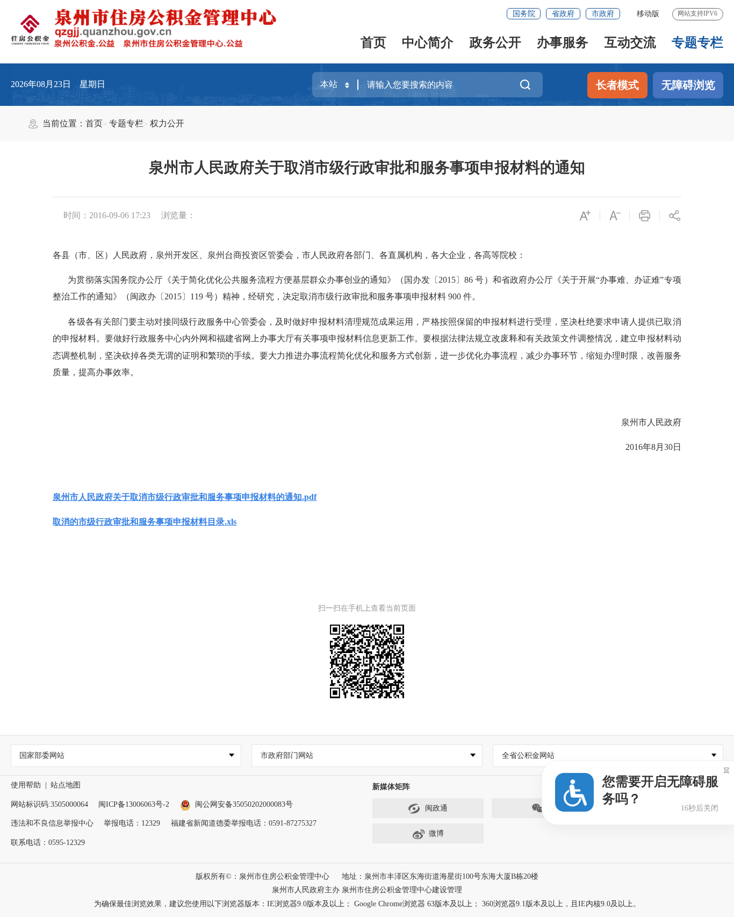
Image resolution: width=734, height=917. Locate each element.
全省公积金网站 (528, 755)
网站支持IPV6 (697, 13)
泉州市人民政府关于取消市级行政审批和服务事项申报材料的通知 (367, 167)
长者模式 (617, 85)
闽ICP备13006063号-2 (133, 804)
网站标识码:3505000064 (49, 804)
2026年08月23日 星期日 (58, 84)
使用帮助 (26, 785)
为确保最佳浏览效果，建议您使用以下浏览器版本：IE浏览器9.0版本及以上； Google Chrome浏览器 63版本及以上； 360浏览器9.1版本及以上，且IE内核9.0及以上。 (367, 904)
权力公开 (167, 123)
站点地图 (66, 785)
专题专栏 (697, 42)
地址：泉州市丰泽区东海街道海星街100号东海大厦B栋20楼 (440, 876)
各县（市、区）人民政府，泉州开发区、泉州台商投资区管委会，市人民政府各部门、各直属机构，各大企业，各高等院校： (289, 255)
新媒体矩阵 (391, 787)
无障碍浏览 (688, 85)
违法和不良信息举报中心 (52, 823)
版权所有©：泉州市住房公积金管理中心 (262, 876)
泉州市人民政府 (651, 422)
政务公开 (495, 42)
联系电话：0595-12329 (48, 843)
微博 (436, 833)
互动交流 (630, 42)
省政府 (563, 14)
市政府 (603, 14)
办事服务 (562, 42)
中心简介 (428, 42)
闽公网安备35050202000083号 (244, 804)
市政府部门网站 (287, 755)
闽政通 (436, 808)
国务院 (524, 14)
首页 (373, 42)
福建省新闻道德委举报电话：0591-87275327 (243, 823)
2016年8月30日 (653, 447)
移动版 (648, 14)
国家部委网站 (41, 755)
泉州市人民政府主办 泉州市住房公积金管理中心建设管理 (367, 890)
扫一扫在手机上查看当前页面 (367, 608)
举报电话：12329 (132, 823)
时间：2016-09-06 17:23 (106, 215)
